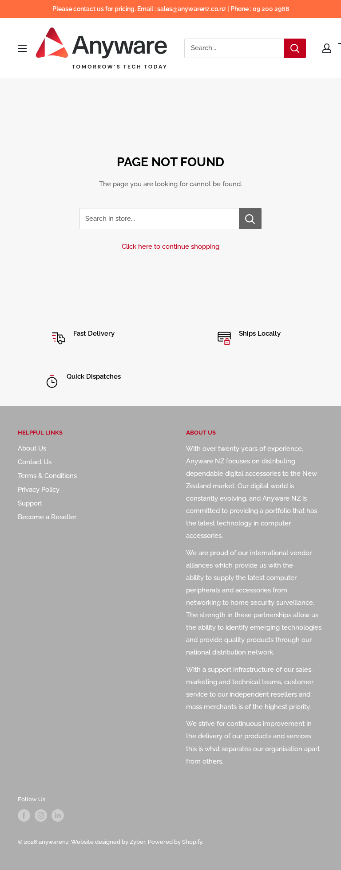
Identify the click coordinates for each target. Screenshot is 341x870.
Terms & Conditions (47, 476)
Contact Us (35, 462)
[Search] (295, 48)
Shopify (192, 842)
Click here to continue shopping (170, 247)
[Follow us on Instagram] (41, 815)
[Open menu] (22, 48)
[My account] (326, 48)
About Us (32, 448)
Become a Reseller (47, 517)
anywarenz (53, 842)
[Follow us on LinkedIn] (58, 815)
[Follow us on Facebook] (24, 815)
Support (30, 503)
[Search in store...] (250, 218)
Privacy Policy (38, 490)
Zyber (137, 842)
